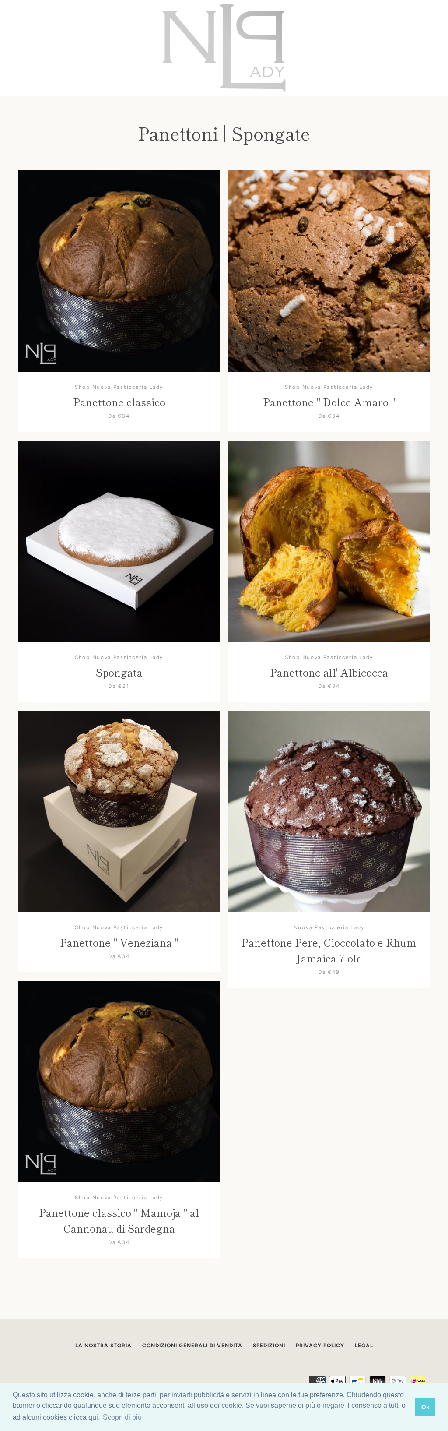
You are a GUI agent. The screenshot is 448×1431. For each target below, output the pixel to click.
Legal (364, 1346)
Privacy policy (320, 1346)
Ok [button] (425, 1406)
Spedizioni (269, 1346)
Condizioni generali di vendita (192, 1346)
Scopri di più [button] (122, 1417)
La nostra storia (103, 1346)
